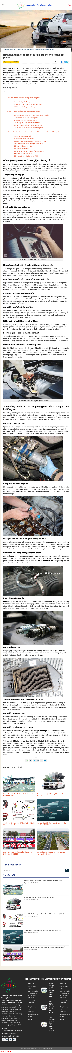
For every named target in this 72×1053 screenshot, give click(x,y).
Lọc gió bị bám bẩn (22, 148)
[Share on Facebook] (62, 62)
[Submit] (67, 870)
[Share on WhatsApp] (26, 760)
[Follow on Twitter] (10, 1039)
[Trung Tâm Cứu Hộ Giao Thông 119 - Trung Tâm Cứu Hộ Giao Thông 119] (36, 5)
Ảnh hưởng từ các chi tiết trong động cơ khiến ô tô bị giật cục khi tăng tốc (34, 132)
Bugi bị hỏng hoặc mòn (24, 146)
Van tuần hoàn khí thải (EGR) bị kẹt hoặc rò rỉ (30, 151)
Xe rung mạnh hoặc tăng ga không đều (29, 104)
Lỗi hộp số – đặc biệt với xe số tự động (28, 123)
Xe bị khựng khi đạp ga (23, 102)
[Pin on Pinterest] (41, 760)
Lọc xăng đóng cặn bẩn (23, 136)
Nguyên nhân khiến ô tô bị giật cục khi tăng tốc (24, 111)
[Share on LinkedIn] (45, 760)
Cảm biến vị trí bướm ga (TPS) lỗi (27, 156)
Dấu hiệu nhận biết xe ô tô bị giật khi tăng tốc (24, 98)
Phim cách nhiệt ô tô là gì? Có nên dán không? (51, 795)
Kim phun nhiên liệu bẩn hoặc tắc (27, 118)
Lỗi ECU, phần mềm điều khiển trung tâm (29, 128)
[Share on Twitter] (65, 62)
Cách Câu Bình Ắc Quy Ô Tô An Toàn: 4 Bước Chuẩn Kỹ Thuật (19, 824)
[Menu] (2, 5)
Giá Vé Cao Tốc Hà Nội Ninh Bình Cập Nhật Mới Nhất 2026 (18, 795)
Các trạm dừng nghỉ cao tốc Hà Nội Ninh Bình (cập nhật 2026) (17, 853)
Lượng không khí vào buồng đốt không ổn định (31, 141)
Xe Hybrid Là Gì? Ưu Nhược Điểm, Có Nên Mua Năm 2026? (51, 824)
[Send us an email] (14, 1039)
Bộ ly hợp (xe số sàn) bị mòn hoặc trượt (29, 125)
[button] (36, 93)
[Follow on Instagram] (6, 1039)
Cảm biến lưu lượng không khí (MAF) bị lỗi (29, 143)
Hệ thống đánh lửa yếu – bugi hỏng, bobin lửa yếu (32, 115)
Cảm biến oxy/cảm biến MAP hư (26, 120)
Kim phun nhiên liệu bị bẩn (25, 138)
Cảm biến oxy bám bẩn (24, 153)
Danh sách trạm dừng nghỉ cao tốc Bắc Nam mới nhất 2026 (51, 853)
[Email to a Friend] (37, 760)
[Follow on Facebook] (3, 1039)
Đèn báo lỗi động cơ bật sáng (25, 107)
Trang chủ (6, 49)
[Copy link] (67, 62)
